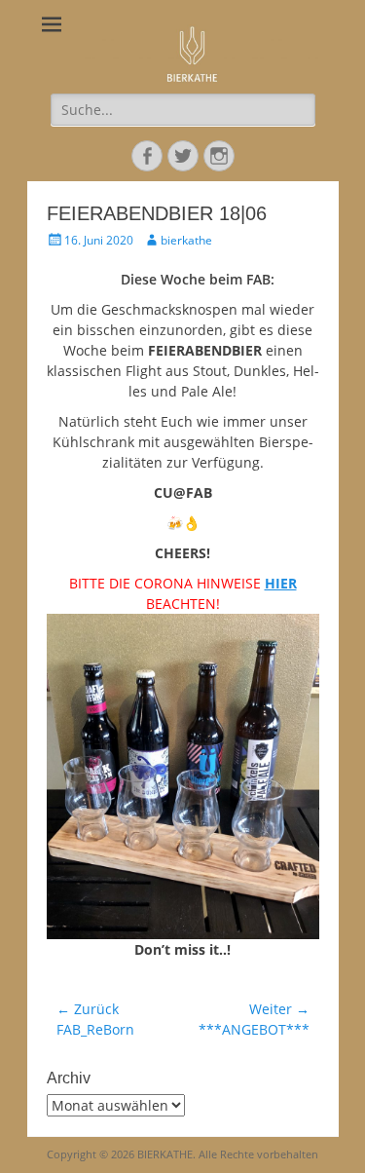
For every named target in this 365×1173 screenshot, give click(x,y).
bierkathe (186, 240)
